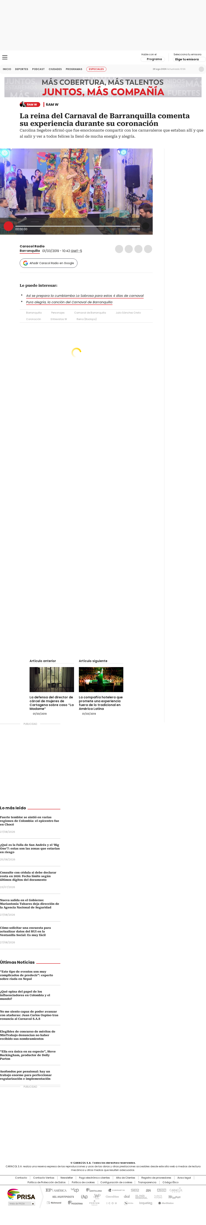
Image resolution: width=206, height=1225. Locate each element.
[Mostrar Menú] (5, 57)
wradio (95, 1196)
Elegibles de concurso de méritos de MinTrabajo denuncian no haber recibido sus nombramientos (27, 1035)
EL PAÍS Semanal (140, 1196)
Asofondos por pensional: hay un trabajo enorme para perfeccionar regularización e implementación (26, 1075)
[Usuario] (201, 69)
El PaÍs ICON (110, 1202)
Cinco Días (110, 1196)
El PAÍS (55, 1190)
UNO (83, 1196)
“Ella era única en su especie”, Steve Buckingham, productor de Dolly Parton (28, 1055)
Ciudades (55, 69)
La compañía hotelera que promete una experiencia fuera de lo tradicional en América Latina (101, 703)
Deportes (21, 69)
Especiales (96, 69)
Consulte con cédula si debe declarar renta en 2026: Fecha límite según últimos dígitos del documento (28, 876)
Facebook (119, 249)
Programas (74, 69)
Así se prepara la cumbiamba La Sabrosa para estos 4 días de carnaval (85, 295)
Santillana (92, 1190)
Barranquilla (30, 250)
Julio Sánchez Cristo (128, 312)
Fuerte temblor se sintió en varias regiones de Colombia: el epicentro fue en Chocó (29, 821)
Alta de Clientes (125, 1177)
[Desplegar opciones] (145, 226)
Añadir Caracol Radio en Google (52, 263)
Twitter (129, 249)
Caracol (176, 1190)
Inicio (7, 69)
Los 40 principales (73, 1190)
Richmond (54, 1202)
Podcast (38, 69)
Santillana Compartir (114, 1190)
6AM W (52, 104)
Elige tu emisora (187, 59)
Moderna (74, 1202)
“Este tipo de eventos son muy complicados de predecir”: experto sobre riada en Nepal (26, 975)
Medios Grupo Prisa (21, 1203)
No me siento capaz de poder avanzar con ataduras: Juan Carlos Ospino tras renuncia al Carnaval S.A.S (29, 1015)
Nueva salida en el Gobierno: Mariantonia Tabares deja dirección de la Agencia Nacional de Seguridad (29, 904)
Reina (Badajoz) (87, 319)
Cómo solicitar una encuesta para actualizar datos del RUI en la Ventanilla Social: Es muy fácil (25, 931)
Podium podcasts (93, 1202)
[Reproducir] (8, 226)
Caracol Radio (103, 57)
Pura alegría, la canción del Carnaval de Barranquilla (69, 302)
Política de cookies (83, 1182)
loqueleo (145, 1202)
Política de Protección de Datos (47, 1182)
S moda (128, 1202)
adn (160, 1190)
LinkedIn (138, 249)
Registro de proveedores (156, 1177)
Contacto (21, 1177)
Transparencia (147, 1182)
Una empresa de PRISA (21, 1194)
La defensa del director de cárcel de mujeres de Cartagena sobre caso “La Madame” (52, 703)
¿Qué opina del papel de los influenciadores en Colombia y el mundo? (25, 995)
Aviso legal (184, 1177)
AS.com (147, 1190)
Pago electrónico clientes (94, 1177)
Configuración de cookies (116, 1182)
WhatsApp (148, 249)
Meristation (165, 1202)
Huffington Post (61, 1196)
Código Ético (170, 1182)
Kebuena (174, 1196)
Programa (154, 59)
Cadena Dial (126, 1196)
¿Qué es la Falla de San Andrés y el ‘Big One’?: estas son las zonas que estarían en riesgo (30, 848)
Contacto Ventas (43, 1177)
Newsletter (193, 69)
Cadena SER (134, 1190)
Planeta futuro (157, 1196)
